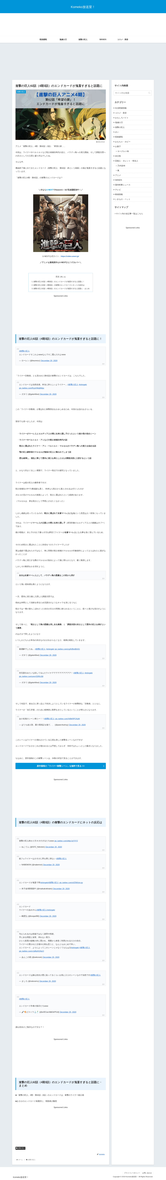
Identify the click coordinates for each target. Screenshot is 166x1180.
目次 (58, 277)
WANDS (118, 180)
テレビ (118, 190)
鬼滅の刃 (119, 122)
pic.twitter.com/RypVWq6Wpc (31, 388)
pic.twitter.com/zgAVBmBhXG (67, 649)
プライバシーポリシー (132, 1173)
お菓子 (118, 146)
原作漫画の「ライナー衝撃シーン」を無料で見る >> (61, 766)
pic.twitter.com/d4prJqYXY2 (66, 841)
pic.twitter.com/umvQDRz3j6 (31, 676)
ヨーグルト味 (123, 151)
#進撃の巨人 (24, 351)
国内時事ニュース (122, 185)
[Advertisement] (83, 19)
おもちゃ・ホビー (122, 142)
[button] (149, 93)
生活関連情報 (121, 108)
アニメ (118, 175)
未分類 (118, 156)
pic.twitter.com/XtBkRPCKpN (67, 719)
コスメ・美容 (121, 113)
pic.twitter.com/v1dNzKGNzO (31, 951)
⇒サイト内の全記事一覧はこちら (128, 214)
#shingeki (83, 385)
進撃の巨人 (21, 1148)
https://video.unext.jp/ (70, 256)
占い (117, 132)
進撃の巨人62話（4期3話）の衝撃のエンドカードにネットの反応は (58, 285)
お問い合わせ (147, 1173)
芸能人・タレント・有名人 (126, 161)
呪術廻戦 (119, 137)
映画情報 (119, 194)
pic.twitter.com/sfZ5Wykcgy (71, 883)
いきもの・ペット (122, 199)
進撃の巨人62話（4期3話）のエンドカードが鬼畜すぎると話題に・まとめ (61, 288)
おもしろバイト (122, 118)
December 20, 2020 (49, 361)
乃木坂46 (121, 166)
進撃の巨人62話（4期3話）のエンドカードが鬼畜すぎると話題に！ (58, 281)
